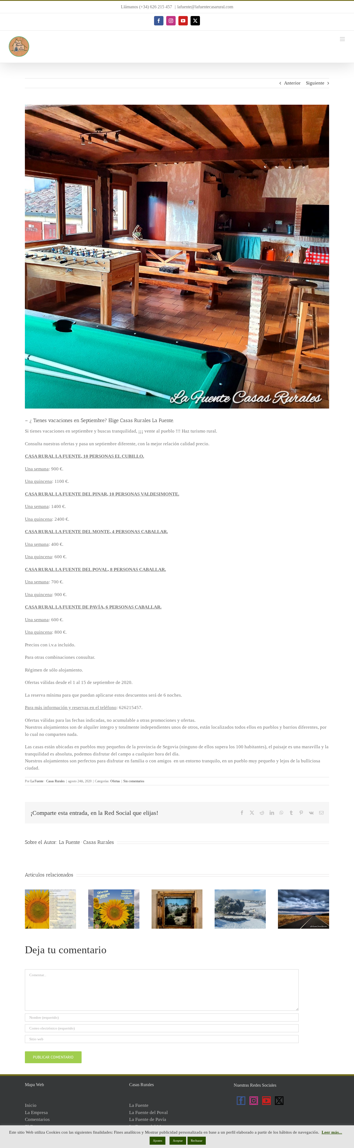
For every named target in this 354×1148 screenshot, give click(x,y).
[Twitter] (279, 1100)
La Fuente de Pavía (147, 1119)
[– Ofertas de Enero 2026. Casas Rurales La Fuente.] (240, 892)
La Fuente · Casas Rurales (47, 781)
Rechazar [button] (196, 1140)
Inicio (31, 1105)
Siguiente (315, 83)
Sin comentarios (133, 781)
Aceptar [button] (178, 1140)
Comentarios (37, 1119)
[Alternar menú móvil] (343, 39)
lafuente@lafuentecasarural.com (205, 6)
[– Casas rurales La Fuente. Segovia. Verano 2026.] (50, 892)
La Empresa (36, 1112)
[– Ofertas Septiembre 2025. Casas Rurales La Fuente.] (303, 892)
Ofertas (115, 781)
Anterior (292, 83)
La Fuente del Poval (148, 1112)
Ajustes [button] (157, 1140)
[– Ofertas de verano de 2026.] (113, 892)
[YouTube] (266, 1100)
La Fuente (139, 1105)
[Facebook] (241, 1100)
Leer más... (332, 1132)
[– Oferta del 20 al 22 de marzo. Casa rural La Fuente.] (177, 892)
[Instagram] (253, 1100)
